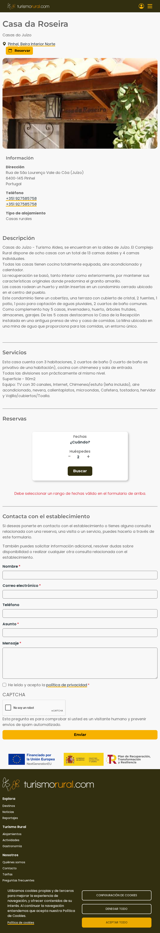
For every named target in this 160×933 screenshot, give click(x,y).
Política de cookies (21, 923)
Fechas (80, 436)
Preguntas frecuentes (18, 880)
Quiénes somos (13, 862)
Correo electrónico (20, 585)
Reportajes (10, 818)
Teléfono (10, 604)
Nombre (10, 566)
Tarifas (7, 874)
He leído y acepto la (47, 684)
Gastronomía (12, 846)
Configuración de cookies (116, 895)
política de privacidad (66, 684)
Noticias (8, 812)
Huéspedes (80, 451)
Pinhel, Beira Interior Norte (31, 44)
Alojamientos (11, 834)
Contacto (9, 868)
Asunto (9, 624)
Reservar (22, 51)
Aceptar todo (117, 922)
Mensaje (10, 643)
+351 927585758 (21, 198)
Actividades (10, 840)
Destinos (8, 806)
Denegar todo (117, 909)
